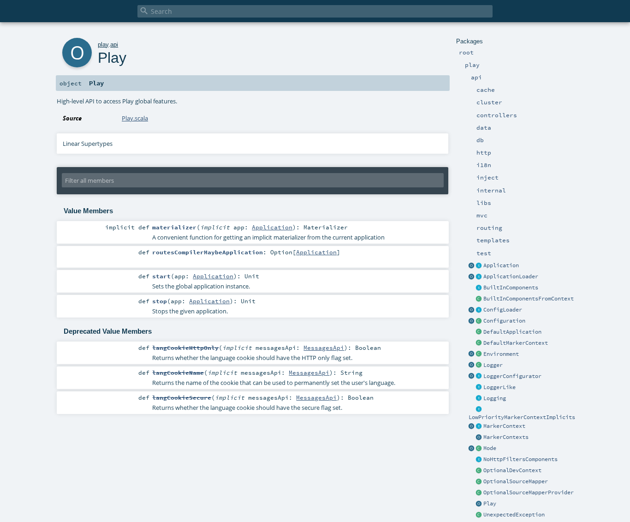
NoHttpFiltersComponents (520, 459)
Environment (501, 354)
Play (489, 503)
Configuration (504, 321)
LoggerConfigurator (512, 376)
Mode (489, 448)
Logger (493, 365)
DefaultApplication (512, 332)
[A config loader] (479, 310)
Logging (494, 398)
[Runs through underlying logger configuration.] (479, 376)
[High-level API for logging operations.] (471, 365)
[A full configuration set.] (479, 321)
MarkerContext (504, 426)
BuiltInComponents (510, 287)
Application (501, 265)
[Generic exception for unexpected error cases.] (479, 515)
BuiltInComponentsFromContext (528, 298)
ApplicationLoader (510, 276)
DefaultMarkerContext (515, 343)
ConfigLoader (502, 309)
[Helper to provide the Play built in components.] (479, 288)
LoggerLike (499, 387)
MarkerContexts (506, 437)
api (114, 44)
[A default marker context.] (479, 343)
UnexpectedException (514, 514)
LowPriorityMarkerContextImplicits (522, 417)
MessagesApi (323, 347)
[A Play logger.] (479, 365)
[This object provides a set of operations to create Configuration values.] (471, 321)
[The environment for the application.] (479, 354)
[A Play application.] (479, 266)
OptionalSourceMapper (515, 481)
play (103, 44)
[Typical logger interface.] (479, 387)
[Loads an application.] (479, 277)
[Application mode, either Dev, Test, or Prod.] (479, 448)
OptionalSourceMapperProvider (528, 492)
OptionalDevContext (512, 470)
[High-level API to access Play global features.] (479, 504)
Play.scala (135, 118)
